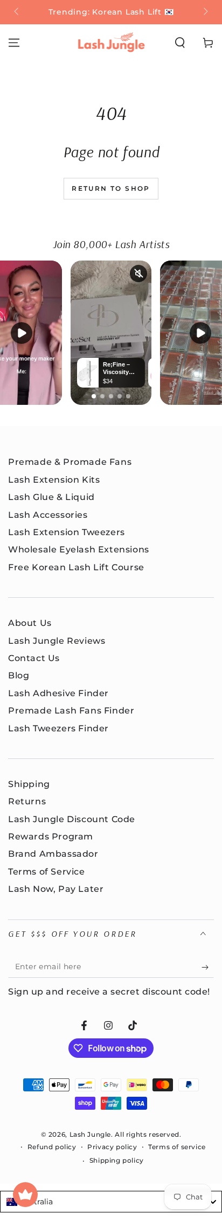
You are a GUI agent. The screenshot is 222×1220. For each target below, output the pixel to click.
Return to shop (111, 188)
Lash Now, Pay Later (55, 889)
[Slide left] (17, 12)
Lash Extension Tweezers (66, 532)
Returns (27, 801)
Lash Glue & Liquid (51, 497)
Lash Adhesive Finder (58, 693)
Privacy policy (112, 1147)
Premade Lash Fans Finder (71, 710)
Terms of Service (46, 871)
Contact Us (34, 658)
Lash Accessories (48, 515)
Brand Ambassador (53, 854)
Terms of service (177, 1147)
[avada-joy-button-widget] (25, 1194)
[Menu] (14, 43)
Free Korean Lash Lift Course (76, 567)
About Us (30, 623)
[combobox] (111, 1201)
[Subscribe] (208, 967)
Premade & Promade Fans (69, 462)
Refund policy (52, 1147)
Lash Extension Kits (54, 480)
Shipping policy (116, 1160)
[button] (180, 43)
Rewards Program (50, 836)
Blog (18, 675)
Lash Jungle (91, 1134)
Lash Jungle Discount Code (71, 819)
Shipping (29, 784)
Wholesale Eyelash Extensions (78, 549)
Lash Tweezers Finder (58, 728)
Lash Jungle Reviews (56, 641)
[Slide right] (205, 12)
